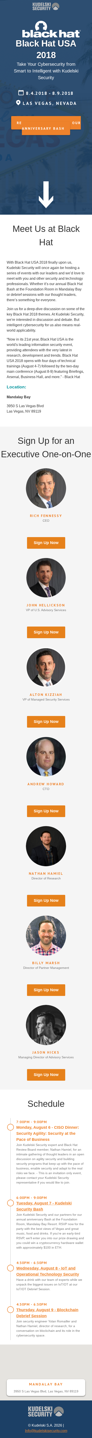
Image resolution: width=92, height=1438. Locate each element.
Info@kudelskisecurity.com (46, 1431)
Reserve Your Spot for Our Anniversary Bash (49, 126)
